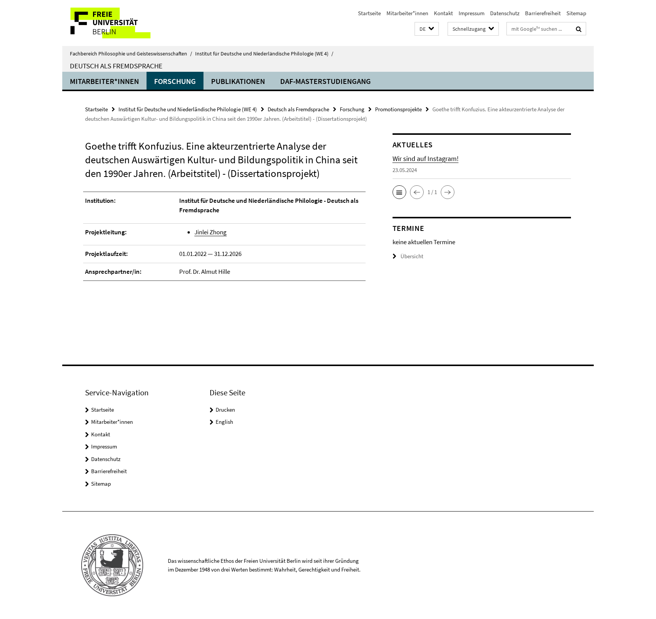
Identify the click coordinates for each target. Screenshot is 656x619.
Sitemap (576, 13)
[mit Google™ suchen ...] (579, 29)
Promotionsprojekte (398, 109)
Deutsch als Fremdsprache (116, 65)
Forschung (175, 81)
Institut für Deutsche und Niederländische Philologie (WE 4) (264, 53)
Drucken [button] (225, 409)
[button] (427, 29)
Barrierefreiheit (543, 13)
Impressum (471, 13)
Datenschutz (504, 13)
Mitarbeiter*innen (407, 13)
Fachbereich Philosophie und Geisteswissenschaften (131, 53)
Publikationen (238, 81)
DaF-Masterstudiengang (325, 81)
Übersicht (412, 256)
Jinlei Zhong (210, 232)
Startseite (369, 13)
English (224, 421)
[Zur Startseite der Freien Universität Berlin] (125, 23)
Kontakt (443, 13)
